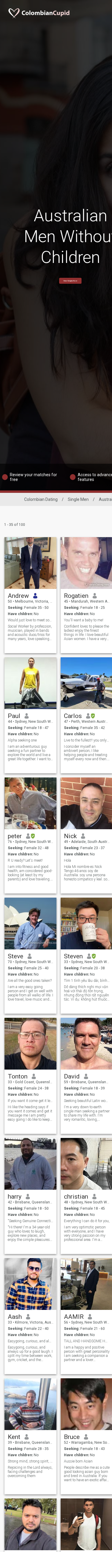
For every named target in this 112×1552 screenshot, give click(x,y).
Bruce (72, 1436)
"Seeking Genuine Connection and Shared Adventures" (30, 1221)
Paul (14, 715)
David (72, 1076)
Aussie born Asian (78, 1461)
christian (76, 1196)
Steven (73, 956)
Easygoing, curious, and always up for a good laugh (30, 1341)
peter (15, 836)
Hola (67, 860)
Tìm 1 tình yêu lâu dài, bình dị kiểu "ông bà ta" (87, 981)
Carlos (73, 715)
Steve (15, 956)
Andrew (18, 595)
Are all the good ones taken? (30, 981)
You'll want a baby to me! (83, 620)
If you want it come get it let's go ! (30, 1101)
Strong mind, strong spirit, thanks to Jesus (30, 1461)
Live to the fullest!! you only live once (87, 740)
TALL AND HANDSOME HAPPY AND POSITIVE (87, 1341)
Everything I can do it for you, (87, 1221)
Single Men (78, 499)
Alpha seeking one (22, 740)
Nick (70, 836)
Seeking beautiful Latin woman (87, 1101)
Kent (14, 1436)
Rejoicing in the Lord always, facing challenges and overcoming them (30, 1471)
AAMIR (74, 1316)
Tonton (17, 1076)
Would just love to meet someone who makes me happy (30, 620)
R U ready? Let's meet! (25, 860)
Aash (15, 1316)
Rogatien (76, 595)
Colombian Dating (41, 499)
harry (15, 1196)
